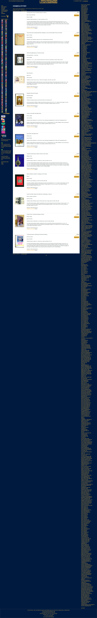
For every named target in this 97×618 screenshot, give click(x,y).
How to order (3, 7)
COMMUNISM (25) (84, 149)
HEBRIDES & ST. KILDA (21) (85, 242)
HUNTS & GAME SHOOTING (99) (86, 253)
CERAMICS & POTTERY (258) (85, 130)
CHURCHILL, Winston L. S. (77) (86, 140)
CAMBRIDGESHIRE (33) (84, 116)
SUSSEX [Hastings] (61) (85, 552)
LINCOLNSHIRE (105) (84, 342)
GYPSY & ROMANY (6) (84, 238)
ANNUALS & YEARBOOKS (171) (86, 32)
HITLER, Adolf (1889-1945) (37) (85, 247)
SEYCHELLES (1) (83, 486)
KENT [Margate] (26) (84, 311)
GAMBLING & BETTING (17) (85, 222)
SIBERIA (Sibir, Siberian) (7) (85, 493)
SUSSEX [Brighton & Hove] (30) (86, 549)
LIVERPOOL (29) (83, 349)
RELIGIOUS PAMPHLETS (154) (85, 459)
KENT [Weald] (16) (84, 324)
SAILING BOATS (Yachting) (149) (86, 475)
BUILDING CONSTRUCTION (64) (86, 109)
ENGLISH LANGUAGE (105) (85, 189)
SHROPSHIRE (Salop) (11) (85, 491)
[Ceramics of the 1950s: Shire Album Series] (19, 120)
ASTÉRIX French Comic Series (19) (86, 66)
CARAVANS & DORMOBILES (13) (86, 122)
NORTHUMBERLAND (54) (85, 408)
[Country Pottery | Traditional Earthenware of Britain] (19, 221)
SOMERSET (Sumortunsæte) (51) (86, 500)
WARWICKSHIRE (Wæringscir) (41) (86, 589)
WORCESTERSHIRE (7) (84, 600)
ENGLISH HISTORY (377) (85, 188)
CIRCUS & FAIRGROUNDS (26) (86, 145)
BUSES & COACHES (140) (85, 112)
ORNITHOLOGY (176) (84, 421)
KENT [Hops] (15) (83, 306)
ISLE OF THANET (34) (84, 271)
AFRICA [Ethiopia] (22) (84, 9)
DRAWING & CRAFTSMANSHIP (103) (87, 179)
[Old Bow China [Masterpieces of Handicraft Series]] (19, 59)
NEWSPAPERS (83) (84, 396)
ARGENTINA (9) (83, 42)
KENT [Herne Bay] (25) (84, 305)
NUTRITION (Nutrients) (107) (85, 412)
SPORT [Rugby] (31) (84, 527)
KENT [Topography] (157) (85, 322)
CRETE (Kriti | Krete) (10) (85, 155)
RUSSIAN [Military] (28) (84, 474)
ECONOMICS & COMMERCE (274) (86, 181)
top (46, 255)
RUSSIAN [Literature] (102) (85, 473)
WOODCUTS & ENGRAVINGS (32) (86, 599)
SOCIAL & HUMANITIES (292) (85, 498)
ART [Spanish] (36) (84, 60)
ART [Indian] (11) (83, 55)
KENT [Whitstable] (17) (84, 325)
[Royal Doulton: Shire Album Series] (19, 140)
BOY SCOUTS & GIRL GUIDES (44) (86, 94)
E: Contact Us (85, 1)
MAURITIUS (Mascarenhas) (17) (86, 357)
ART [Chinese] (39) (84, 51)
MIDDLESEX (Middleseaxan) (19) (86, 365)
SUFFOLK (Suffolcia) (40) (85, 544)
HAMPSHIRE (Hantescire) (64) (85, 239)
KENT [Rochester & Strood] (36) (86, 313)
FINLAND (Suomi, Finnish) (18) (85, 205)
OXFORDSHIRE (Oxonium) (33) (86, 423)
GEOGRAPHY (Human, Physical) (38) (86, 225)
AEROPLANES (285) (84, 5)
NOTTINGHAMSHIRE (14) (85, 410)
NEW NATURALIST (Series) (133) (86, 393)
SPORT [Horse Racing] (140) (85, 522)
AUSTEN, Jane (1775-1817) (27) (86, 69)
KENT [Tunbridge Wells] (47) (85, 323)
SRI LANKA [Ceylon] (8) (84, 535)
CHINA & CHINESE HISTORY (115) (86, 137)
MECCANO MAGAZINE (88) (85, 360)
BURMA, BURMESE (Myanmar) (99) (86, 111)
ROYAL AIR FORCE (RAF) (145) (86, 466)
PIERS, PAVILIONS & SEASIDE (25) (86, 439)
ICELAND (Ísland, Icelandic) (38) (86, 255)
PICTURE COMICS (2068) (85, 438)
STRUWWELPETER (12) (84, 542)
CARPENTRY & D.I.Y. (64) (85, 123)
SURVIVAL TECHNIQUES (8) (85, 546)
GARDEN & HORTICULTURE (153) (86, 223)
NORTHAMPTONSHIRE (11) (85, 407)
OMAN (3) (82, 417)
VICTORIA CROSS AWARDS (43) (86, 584)
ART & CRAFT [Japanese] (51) (86, 44)
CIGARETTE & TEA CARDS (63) (86, 141)
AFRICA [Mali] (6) (83, 13)
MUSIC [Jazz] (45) (84, 382)
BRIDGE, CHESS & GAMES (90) (86, 99)
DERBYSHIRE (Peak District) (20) (86, 168)
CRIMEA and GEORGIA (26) (85, 156)
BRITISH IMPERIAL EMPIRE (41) (86, 102)
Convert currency (77, 13)
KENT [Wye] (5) (83, 328)
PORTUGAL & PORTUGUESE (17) (86, 449)
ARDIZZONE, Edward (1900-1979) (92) (87, 41)
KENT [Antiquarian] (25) (84, 284)
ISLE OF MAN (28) (84, 267)
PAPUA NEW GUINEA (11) (85, 430)
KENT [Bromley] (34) (84, 291)
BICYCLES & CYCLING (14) (85, 83)
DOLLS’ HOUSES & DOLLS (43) (86, 176)
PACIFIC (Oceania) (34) (84, 425)
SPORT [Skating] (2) (84, 529)
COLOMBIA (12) (83, 147)
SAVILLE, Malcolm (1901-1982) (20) (86, 478)
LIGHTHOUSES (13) (84, 341)
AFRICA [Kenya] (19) (84, 11)
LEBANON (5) (83, 339)
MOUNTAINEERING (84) (84, 380)
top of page (83, 607)
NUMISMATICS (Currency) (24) (85, 411)
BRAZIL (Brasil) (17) (84, 97)
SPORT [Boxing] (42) (84, 513)
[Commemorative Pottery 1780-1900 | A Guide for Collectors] (19, 19)
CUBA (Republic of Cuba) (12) (85, 158)
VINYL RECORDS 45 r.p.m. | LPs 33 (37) (87, 586)
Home (2, 5)
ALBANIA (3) (83, 22)
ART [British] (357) (84, 50)
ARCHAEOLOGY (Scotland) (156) (86, 39)
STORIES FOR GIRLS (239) (85, 541)
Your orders (3, 9)
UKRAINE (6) (83, 578)
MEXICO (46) (83, 363)
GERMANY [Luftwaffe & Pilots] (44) (86, 227)
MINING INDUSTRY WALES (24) (86, 371)
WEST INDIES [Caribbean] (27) (85, 592)
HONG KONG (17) (83, 248)
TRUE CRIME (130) (84, 575)
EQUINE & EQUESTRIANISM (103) (86, 194)
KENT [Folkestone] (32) (84, 302)
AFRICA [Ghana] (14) (84, 10)
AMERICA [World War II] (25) (85, 28)
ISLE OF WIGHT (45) (84, 272)
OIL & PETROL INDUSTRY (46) (86, 416)
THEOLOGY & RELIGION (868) (85, 567)
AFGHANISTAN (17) (84, 6)
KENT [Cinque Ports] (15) (85, 295)
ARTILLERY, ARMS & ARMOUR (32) (86, 63)
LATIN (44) (82, 336)
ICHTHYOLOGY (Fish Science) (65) (86, 256)
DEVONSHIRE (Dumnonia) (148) (86, 170)
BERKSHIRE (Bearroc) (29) (85, 82)
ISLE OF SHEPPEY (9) (84, 268)
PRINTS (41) (83, 452)
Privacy (2, 163)
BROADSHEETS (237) (84, 105)
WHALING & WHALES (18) (85, 594)
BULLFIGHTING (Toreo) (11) (85, 110)
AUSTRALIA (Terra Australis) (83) (86, 70)
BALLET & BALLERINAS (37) (85, 76)
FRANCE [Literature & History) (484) (86, 219)
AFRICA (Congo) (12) (84, 8)
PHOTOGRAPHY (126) (84, 436)
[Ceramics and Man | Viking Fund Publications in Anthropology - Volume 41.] (19, 201)
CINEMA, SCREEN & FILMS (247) (86, 144)
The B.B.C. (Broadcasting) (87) (85, 564)
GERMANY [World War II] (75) (85, 228)
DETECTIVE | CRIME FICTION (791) (86, 169)
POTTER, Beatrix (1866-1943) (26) (86, 451)
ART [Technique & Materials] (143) (86, 62)
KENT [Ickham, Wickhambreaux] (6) (86, 307)
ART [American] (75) (84, 45)
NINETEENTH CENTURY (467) (85, 397)
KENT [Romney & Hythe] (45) (85, 314)
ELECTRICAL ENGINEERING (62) (86, 185)
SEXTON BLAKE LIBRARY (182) (86, 485)
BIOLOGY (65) (83, 86)
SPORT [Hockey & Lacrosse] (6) (86, 520)
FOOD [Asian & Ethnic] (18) (85, 212)
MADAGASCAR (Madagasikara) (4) (86, 352)
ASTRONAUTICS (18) (84, 67)
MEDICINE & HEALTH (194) (85, 361)
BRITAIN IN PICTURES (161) (85, 101)
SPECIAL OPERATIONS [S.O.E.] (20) (86, 505)
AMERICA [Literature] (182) (85, 26)
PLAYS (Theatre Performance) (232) (86, 441)
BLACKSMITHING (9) (84, 87)
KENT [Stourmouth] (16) (84, 319)
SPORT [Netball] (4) (84, 524)
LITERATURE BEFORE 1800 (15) (86, 348)
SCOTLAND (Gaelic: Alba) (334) (86, 481)
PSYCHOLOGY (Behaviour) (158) (86, 456)
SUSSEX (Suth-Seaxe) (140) (85, 547)
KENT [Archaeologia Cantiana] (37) (86, 285)
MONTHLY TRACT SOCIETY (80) (86, 377)
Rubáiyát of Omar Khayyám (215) (86, 468)
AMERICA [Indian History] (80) (85, 25)
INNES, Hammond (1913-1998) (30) (86, 260)
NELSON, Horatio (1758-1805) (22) (86, 391)
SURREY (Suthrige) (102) (85, 545)
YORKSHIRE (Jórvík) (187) (85, 602)
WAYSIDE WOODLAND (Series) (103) (86, 590)
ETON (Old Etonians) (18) (85, 199)
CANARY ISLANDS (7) (84, 121)
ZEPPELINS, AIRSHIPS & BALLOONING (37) (87, 604)
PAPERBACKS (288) (84, 429)
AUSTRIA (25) (83, 71)
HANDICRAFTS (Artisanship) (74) (86, 241)
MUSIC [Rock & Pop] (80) (85, 383)
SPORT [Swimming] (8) (84, 534)
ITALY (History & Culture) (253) (86, 275)
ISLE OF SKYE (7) (84, 270)
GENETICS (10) (83, 224)
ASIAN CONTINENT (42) (85, 64)
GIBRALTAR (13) (83, 229)
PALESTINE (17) (83, 428)
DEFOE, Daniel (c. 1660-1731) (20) (86, 164)
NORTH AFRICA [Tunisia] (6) (85, 406)
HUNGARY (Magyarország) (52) (86, 252)
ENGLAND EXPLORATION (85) (85, 187)
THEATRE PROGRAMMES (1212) (86, 566)
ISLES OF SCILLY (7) (84, 273)
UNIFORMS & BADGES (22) (85, 580)
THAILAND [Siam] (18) (84, 563)
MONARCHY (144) (84, 374)
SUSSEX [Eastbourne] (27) (85, 551)
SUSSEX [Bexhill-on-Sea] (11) (85, 548)
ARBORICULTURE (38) (84, 34)
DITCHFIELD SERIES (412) (85, 173)
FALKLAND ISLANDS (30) (85, 202)
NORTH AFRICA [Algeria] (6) (85, 399)
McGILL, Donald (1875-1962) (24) (86, 359)
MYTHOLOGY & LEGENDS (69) (86, 386)
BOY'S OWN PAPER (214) (85, 96)
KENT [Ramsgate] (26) (84, 312)
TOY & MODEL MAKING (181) (85, 572)
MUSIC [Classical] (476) (84, 381)
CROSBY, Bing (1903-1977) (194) (86, 157)
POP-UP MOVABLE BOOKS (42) (86, 448)
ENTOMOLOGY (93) (84, 192)
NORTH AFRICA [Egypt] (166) (85, 400)
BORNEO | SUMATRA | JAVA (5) (86, 92)
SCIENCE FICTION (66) (84, 479)
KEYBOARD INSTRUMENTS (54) (86, 329)
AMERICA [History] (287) (85, 24)
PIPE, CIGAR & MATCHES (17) (85, 440)
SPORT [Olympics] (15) (84, 525)
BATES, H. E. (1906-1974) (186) (86, 77)
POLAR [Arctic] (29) (84, 446)
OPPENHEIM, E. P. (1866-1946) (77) (86, 419)
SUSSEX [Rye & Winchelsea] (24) (86, 553)
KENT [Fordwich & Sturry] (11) (85, 303)
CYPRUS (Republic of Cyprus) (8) (86, 159)
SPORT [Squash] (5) (84, 533)
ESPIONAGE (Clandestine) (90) (86, 195)
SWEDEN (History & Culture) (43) (86, 554)
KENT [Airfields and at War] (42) (86, 283)
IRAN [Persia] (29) (84, 262)
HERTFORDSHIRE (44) (84, 246)
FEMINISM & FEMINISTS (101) (85, 204)
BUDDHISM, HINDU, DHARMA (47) (86, 108)
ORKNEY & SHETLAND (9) (85, 420)
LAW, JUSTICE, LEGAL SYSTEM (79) (86, 338)
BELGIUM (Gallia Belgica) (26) (85, 81)
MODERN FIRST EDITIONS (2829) (86, 373)
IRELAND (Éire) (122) (84, 264)
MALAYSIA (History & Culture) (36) (86, 354)
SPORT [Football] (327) (84, 517)
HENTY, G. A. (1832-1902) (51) (85, 243)
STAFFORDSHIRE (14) (84, 536)
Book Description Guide (4, 161)
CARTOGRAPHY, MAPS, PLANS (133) (87, 127)
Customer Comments (4, 10)
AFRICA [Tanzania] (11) (84, 16)
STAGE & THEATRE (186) (85, 537)
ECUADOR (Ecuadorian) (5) (85, 183)
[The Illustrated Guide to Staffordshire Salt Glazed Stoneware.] (19, 241)
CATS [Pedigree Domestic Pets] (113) (87, 128)
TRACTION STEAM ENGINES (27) (86, 573)
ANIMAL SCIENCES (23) (84, 31)
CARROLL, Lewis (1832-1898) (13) (86, 126)
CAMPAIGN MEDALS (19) (85, 117)
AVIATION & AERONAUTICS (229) (86, 72)
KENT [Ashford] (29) (84, 286)
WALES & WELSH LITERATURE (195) (86, 587)
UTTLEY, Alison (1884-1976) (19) (86, 581)
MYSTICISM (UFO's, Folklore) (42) (86, 384)
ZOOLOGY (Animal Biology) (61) (86, 605)
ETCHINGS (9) (83, 198)
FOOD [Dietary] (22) (84, 216)
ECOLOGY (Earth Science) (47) (86, 180)
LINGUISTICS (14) (84, 343)
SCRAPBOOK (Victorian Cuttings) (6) (87, 484)
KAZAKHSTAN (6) (84, 282)
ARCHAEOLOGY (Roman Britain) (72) (86, 38)
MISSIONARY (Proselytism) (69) (86, 372)
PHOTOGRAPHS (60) (84, 435)
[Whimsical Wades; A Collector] (19, 180)
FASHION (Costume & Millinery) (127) (87, 203)
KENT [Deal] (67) (83, 296)
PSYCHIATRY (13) (84, 455)
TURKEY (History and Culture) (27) (86, 577)
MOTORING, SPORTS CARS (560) (86, 379)
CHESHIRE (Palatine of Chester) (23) (86, 134)
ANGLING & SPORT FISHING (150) (86, 30)
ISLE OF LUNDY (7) (84, 266)
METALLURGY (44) (84, 362)
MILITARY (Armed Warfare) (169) (86, 367)
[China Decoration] (19, 80)
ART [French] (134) (84, 53)
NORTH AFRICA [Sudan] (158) (85, 405)
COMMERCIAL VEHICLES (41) (85, 148)
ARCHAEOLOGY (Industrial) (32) (86, 37)
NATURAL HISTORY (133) (85, 388)
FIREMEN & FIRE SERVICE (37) (86, 207)
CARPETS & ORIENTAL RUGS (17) (86, 125)
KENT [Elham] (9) (83, 300)
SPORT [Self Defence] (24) (85, 528)
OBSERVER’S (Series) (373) (85, 413)
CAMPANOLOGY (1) (84, 118)
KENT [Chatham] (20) (84, 294)
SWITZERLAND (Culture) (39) (85, 555)
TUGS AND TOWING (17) (85, 576)
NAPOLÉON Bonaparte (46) (85, 387)
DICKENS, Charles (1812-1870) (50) (86, 171)
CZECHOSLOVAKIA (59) (84, 160)
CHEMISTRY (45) (83, 132)
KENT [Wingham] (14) (84, 326)
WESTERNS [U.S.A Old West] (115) (86, 593)
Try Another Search (24, 10)
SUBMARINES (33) (84, 543)
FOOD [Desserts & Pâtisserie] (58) (86, 215)
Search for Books (4, 6)
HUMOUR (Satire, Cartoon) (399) (86, 251)
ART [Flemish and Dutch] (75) (85, 52)
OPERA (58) (83, 418)
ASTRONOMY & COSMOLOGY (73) (86, 68)
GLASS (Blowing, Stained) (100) (86, 232)
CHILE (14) (82, 136)
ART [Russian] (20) (84, 59)
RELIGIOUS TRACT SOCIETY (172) (86, 460)
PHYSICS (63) (83, 437)
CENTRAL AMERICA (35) (85, 129)
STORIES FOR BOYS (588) (85, 539)
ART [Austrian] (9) (84, 49)
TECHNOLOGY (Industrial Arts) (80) (86, 558)
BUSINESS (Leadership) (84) (85, 113)
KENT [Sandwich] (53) (84, 315)
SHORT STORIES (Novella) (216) (86, 490)
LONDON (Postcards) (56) (85, 351)
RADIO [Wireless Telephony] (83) (86, 457)
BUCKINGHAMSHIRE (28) (85, 107)
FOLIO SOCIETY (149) (84, 210)
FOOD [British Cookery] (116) (85, 213)
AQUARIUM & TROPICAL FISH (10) (86, 33)
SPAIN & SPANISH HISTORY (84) (86, 503)
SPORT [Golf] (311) (84, 518)
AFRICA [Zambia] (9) (84, 19)
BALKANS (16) (83, 74)
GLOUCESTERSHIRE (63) (85, 233)
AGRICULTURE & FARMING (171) (86, 21)
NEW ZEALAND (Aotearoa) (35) (86, 394)
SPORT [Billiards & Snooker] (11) (86, 509)
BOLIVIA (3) (83, 89)
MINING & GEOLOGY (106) (85, 369)
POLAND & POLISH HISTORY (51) (86, 444)
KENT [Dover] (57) (84, 297)
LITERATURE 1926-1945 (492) (85, 347)
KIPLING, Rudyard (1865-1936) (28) (86, 331)
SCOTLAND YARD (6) (84, 483)
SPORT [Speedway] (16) (85, 532)
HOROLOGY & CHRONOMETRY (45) (86, 250)
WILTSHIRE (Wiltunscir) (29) (85, 595)
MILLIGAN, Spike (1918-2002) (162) (86, 368)
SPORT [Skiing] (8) (84, 531)
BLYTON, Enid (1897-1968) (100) (86, 88)
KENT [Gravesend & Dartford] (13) (86, 304)
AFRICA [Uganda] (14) (84, 18)
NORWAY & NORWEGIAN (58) (85, 409)
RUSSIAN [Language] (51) (85, 471)
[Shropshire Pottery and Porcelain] (19, 100)
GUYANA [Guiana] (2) (84, 237)
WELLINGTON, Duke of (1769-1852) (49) (87, 591)
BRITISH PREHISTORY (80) (85, 103)
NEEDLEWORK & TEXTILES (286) (86, 390)
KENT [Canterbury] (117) (84, 293)
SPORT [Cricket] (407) (84, 514)
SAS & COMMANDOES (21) (85, 476)
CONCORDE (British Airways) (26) (86, 150)
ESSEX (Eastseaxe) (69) (85, 196)
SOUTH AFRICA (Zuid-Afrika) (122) (86, 502)
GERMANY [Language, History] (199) (86, 226)
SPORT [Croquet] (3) (84, 515)
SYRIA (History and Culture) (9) (86, 557)
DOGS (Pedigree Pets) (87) (85, 175)
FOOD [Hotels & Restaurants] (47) (86, 217)
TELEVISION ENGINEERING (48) (86, 561)
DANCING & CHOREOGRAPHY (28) (86, 161)
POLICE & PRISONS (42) (85, 447)
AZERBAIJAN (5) (83, 73)
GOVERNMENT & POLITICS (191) (86, 234)
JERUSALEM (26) (83, 278)
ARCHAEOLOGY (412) (84, 35)
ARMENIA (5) (83, 43)
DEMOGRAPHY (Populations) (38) (86, 165)
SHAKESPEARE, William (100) (85, 487)
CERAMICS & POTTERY (30, 28)
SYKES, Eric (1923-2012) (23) (85, 556)
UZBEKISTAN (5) (83, 582)
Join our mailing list (4, 11)
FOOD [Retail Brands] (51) (85, 218)
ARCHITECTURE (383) (84, 40)
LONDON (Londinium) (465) (85, 350)
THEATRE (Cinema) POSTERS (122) (86, 565)
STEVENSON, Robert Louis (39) (86, 538)
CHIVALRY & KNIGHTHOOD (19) (86, 138)
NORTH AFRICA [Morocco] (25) (86, 402)
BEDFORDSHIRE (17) (84, 79)
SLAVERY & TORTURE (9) (85, 495)
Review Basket (3, 16)
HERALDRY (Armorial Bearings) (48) (86, 244)
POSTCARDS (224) (84, 450)
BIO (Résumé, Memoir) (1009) (85, 84)
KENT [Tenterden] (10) (84, 320)
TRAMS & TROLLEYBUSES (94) (86, 574)
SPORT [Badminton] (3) (84, 508)
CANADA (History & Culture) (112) (86, 119)
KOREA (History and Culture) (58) (86, 332)
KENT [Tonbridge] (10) (84, 321)
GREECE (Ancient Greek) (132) (86, 236)
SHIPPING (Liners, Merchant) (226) (86, 489)
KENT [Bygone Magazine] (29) (85, 292)
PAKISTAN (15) (83, 426)
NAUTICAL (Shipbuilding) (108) (85, 389)
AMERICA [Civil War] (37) (85, 23)
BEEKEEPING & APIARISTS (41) (86, 80)
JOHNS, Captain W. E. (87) (85, 280)
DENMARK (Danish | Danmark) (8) (86, 167)
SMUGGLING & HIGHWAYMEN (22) (86, 497)
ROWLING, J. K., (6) (84, 465)
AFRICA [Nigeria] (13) (84, 15)
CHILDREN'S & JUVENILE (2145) (86, 135)
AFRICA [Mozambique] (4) (85, 14)
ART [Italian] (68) (83, 57)
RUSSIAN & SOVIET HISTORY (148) (86, 470)
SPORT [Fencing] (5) (84, 516)
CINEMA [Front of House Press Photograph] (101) (88, 142)
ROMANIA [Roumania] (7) (85, 464)
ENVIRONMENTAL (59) (84, 193)
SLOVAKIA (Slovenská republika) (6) (86, 496)
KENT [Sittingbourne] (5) (85, 318)
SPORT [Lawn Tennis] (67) (85, 523)
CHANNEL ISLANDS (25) (85, 131)
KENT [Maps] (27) (83, 310)
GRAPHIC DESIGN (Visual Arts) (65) (86, 235)
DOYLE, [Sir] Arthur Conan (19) (85, 178)
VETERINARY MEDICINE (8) (85, 583)
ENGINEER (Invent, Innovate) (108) (86, 186)
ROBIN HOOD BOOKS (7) (85, 461)
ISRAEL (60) (83, 274)
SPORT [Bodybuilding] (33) (85, 510)
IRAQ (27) (82, 263)
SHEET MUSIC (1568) (84, 488)
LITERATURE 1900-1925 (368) (85, 345)
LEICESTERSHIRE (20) (84, 340)
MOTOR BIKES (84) (84, 378)
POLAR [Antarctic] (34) (84, 445)
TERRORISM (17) (83, 562)
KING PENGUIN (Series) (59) (85, 330)
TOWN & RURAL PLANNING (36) (86, 571)
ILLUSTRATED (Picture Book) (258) (86, 257)
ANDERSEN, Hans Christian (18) (86, 29)
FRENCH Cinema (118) (84, 221)
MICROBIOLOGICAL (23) (85, 364)
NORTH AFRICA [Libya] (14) (85, 401)
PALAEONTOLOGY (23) (84, 427)
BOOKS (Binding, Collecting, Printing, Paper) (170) (88, 91)
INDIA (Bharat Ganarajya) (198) (85, 258)
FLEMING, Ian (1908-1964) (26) (85, 209)
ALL (43, 8)
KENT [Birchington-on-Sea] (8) (86, 289)
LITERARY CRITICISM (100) (85, 344)
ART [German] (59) (84, 54)
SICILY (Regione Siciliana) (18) (85, 494)
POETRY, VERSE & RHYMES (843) (86, 442)
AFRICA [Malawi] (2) (84, 12)
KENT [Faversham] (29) (84, 301)
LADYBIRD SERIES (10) (84, 333)
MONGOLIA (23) (83, 376)
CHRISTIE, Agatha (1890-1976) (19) (86, 139)
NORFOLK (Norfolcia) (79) (85, 398)
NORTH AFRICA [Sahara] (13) (85, 403)
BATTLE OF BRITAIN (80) (85, 78)
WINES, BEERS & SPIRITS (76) (86, 597)
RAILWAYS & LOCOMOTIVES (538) (86, 458)
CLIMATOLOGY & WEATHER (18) (86, 146)
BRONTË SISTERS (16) (84, 106)
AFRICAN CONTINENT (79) (85, 20)
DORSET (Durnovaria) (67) (85, 177)
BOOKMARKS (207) (84, 90)
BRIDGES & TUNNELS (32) (85, 100)
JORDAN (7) (83, 281)
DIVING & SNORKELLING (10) (85, 174)
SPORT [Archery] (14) (84, 506)
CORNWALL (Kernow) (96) (85, 152)
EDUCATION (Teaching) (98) (85, 184)
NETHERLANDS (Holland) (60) (85, 392)
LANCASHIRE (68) (84, 335)
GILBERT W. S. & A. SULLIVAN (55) (86, 231)
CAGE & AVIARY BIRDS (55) (85, 115)
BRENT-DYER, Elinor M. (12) (85, 98)
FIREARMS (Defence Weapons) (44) (86, 206)
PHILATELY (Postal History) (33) (86, 432)
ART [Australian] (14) (84, 48)
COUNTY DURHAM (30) (84, 154)
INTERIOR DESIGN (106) (85, 261)
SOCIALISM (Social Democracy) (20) (86, 499)
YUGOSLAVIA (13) (84, 603)
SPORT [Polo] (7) (83, 526)
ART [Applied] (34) (84, 47)
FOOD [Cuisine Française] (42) (85, 214)
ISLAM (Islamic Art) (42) (84, 265)
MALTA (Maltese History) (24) (85, 355)
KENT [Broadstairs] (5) (84, 290)
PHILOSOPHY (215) (84, 434)
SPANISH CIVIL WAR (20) (85, 504)
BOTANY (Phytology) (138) (85, 93)
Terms (2, 162)
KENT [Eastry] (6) (83, 299)
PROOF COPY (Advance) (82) (85, 454)
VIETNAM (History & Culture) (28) (86, 585)
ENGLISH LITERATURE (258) (85, 190)
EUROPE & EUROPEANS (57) (85, 200)
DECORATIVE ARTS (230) (85, 163)
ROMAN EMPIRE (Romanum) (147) (86, 463)
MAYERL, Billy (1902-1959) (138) (86, 358)
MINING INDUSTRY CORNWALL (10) (86, 370)
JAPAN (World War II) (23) (85, 277)
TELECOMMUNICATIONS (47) (85, 560)
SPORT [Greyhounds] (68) (85, 519)
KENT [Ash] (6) (83, 287)
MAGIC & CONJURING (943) (85, 353)
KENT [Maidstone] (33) (84, 309)
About (2, 12)
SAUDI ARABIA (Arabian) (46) (85, 477)
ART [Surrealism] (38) (84, 61)
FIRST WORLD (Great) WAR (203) (86, 208)
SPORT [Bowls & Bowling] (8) (85, 512)
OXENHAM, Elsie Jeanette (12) (86, 422)
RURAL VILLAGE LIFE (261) (85, 469)
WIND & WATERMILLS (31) (85, 596)
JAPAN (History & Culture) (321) (86, 276)
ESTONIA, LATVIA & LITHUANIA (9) (86, 197)
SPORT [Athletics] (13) (84, 507)
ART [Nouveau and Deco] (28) (85, 58)
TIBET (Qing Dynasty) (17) (85, 568)
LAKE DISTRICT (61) (84, 334)
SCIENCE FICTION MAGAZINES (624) (87, 480)
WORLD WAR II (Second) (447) (85, 601)
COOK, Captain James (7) (85, 151)
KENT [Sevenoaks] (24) (84, 316)
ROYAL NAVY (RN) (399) (85, 467)
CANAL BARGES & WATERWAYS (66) (87, 120)
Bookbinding (3, 13)
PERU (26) (82, 431)
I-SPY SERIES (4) (83, 254)
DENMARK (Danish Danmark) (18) (86, 166)
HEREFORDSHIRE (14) (84, 245)
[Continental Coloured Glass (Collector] (19, 160)
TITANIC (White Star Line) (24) (85, 570)
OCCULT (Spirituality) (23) (85, 415)
